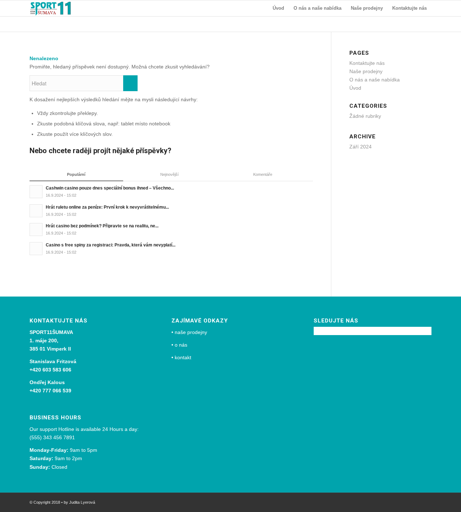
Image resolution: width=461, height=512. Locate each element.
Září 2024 (360, 147)
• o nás (179, 345)
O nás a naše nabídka (374, 80)
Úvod (355, 88)
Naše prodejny (365, 71)
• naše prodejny (189, 332)
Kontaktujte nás (367, 63)
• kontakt (181, 357)
